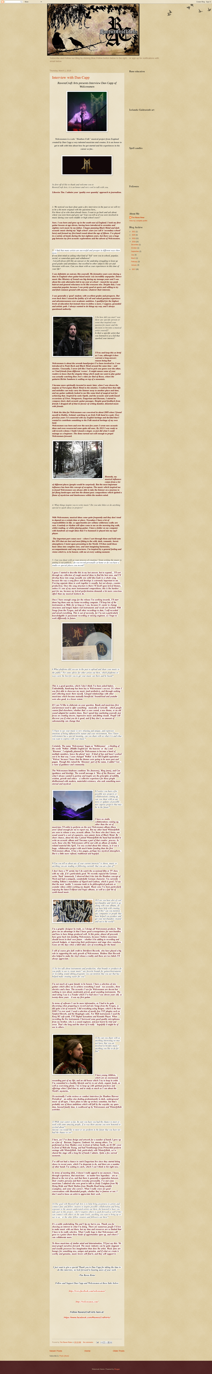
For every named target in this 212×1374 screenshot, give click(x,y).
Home (87, 1351)
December (135, 245)
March (133, 258)
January (134, 265)
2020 (134, 235)
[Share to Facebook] (108, 1342)
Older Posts (118, 1351)
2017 (134, 269)
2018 (134, 242)
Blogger (117, 1369)
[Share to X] (106, 1342)
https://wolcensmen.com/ (87, 1301)
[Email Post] (97, 1342)
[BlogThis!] (104, 1342)
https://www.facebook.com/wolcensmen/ (87, 1290)
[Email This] (101, 1342)
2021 (134, 232)
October (134, 248)
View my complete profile (138, 221)
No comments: (88, 1342)
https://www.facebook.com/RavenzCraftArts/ (87, 1317)
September (135, 251)
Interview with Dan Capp (70, 77)
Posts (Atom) (64, 1356)
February (134, 261)
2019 (134, 238)
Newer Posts (56, 1351)
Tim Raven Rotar (138, 217)
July (133, 255)
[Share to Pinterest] (111, 1342)
